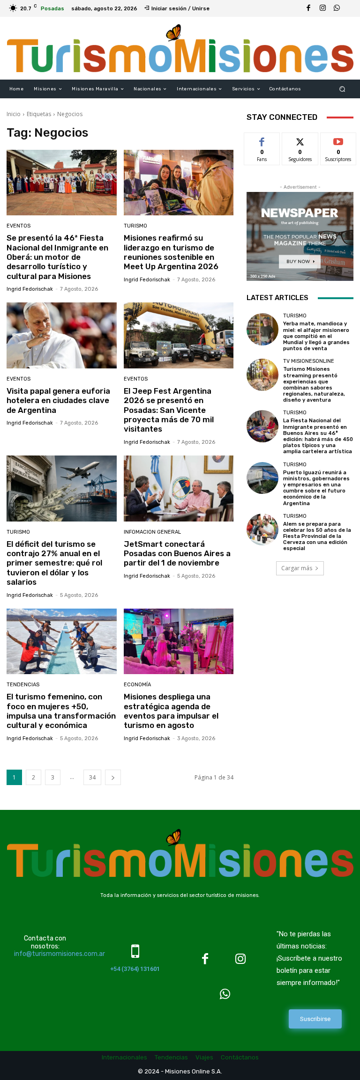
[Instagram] (322, 8)
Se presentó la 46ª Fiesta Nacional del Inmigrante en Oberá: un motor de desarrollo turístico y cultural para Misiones (57, 257)
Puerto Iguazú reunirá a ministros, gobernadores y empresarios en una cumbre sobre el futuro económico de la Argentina (316, 488)
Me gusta (262, 139)
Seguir (300, 139)
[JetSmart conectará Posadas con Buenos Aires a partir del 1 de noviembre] (179, 489)
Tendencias (23, 684)
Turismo (135, 225)
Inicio (14, 114)
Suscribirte (338, 139)
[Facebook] (308, 8)
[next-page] (113, 777)
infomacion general (152, 532)
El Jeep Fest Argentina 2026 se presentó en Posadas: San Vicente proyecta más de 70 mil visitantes (169, 410)
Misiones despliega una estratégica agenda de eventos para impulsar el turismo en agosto (171, 711)
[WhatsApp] (337, 8)
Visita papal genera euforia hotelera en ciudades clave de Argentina (58, 400)
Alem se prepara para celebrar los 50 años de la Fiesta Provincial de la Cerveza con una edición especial (317, 536)
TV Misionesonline (308, 361)
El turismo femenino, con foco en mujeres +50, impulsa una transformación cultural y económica (61, 711)
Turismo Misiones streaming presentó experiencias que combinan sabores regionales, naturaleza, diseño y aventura (314, 384)
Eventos (18, 225)
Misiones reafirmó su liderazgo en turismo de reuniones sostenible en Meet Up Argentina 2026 (171, 252)
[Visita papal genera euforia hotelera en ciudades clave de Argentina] (62, 335)
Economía (137, 684)
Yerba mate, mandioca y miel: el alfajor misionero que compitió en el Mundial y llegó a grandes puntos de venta (316, 336)
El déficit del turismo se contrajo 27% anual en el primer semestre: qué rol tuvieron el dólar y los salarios (54, 563)
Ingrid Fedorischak (30, 289)
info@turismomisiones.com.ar (59, 954)
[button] (342, 89)
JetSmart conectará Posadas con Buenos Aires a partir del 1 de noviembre (177, 553)
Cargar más (296, 568)
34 (92, 777)
